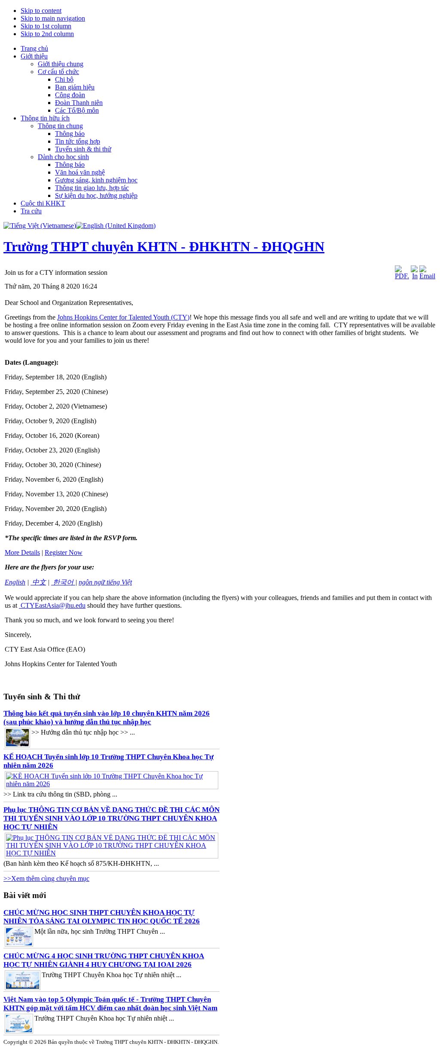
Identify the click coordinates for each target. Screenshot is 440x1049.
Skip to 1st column (46, 26)
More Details (22, 552)
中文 (38, 582)
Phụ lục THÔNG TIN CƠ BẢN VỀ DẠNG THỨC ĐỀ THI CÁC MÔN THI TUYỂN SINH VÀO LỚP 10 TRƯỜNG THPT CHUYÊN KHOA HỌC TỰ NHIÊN (111, 818)
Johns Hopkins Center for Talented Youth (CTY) (123, 317)
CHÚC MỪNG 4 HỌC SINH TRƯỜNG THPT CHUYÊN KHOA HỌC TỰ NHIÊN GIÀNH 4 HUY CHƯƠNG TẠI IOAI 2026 (103, 960)
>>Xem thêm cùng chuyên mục (46, 878)
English (15, 582)
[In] (414, 276)
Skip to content (41, 10)
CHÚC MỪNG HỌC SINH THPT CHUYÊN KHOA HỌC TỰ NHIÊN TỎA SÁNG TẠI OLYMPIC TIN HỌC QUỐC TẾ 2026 (101, 916)
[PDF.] (402, 276)
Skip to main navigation (53, 18)
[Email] (427, 276)
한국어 (63, 582)
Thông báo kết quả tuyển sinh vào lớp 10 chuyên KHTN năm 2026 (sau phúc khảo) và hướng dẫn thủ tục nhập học (106, 717)
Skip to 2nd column (47, 33)
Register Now (63, 552)
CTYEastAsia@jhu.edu (53, 605)
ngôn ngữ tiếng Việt (105, 582)
